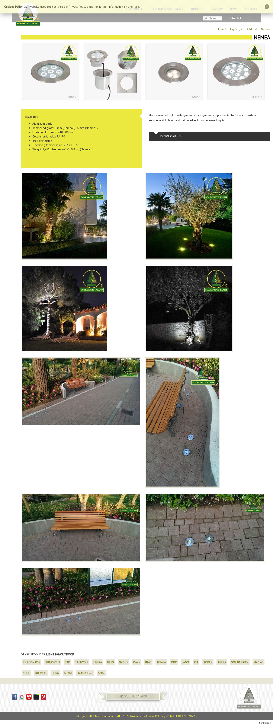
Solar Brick (239, 662)
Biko (148, 662)
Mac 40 (258, 662)
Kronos (40, 673)
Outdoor (251, 29)
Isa (196, 662)
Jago (185, 662)
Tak (67, 662)
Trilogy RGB (31, 662)
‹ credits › (265, 723)
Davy (136, 662)
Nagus (123, 662)
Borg (55, 673)
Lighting (235, 29)
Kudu (26, 673)
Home (221, 29)
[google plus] (36, 697)
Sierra (97, 662)
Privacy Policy (77, 7)
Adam (68, 673)
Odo (174, 662)
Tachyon (81, 662)
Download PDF (171, 136)
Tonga (161, 662)
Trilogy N (52, 662)
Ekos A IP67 (85, 673)
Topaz (207, 662)
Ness (110, 662)
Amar (101, 673)
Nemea (265, 29)
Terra (222, 662)
